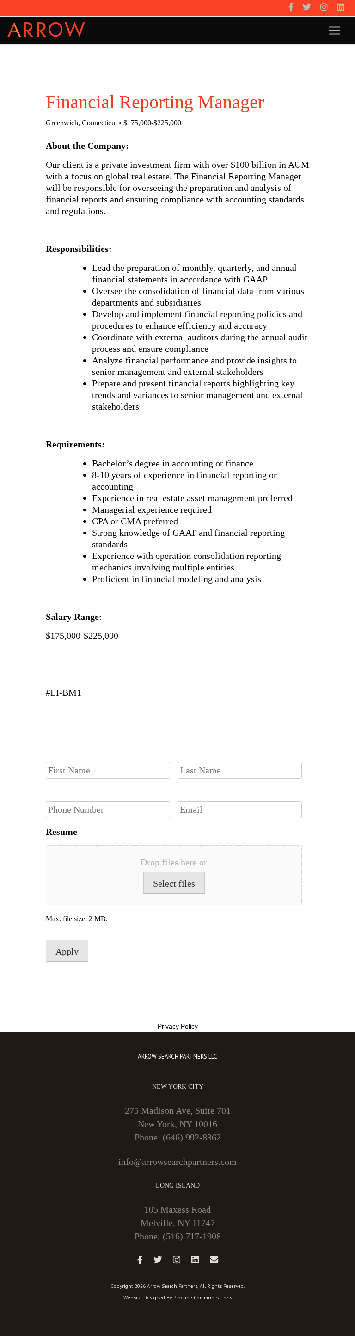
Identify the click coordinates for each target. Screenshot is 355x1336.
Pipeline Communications (202, 1297)
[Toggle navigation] (335, 30)
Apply (67, 951)
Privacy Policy (178, 1026)
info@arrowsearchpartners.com (177, 1162)
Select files (174, 883)
